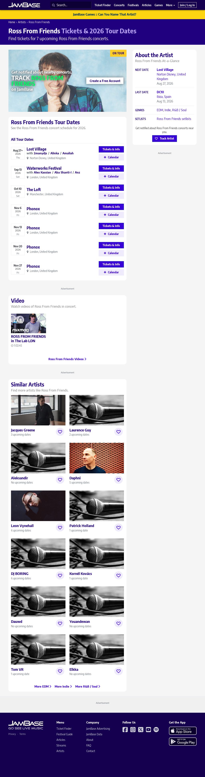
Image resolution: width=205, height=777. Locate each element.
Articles (60, 739)
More (169, 5)
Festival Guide (64, 734)
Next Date (142, 70)
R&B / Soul (179, 110)
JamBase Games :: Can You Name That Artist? (104, 14)
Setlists (140, 119)
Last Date (141, 92)
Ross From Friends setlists (174, 119)
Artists (22, 22)
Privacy (12, 733)
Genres (139, 110)
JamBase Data (94, 734)
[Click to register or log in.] (60, 432)
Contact (90, 751)
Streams (61, 745)
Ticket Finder (63, 728)
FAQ (88, 745)
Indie (168, 110)
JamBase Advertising (98, 728)
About (89, 739)
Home (11, 22)
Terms (22, 733)
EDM (160, 110)
